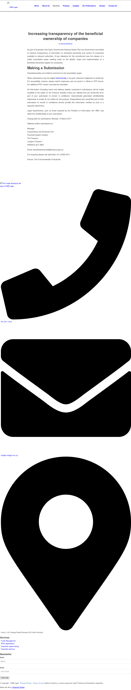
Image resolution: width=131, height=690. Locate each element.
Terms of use (38, 683)
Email (2, 668)
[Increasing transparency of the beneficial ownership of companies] (65, 24)
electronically (61, 78)
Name (2, 657)
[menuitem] (37, 5)
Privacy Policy (25, 683)
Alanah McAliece (66, 44)
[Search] (121, 5)
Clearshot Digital (18, 687)
